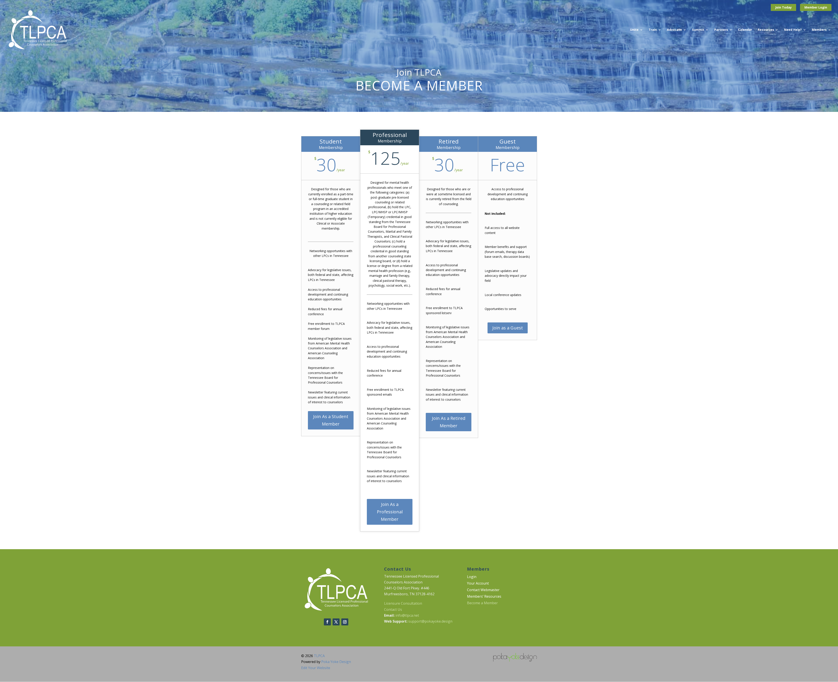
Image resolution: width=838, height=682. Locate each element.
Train (653, 30)
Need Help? (793, 30)
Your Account (478, 584)
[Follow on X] (336, 621)
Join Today (783, 7)
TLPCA (319, 655)
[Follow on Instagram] (344, 621)
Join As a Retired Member (448, 422)
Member (811, 7)
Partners (721, 30)
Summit (698, 30)
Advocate (674, 30)
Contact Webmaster (483, 590)
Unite (634, 30)
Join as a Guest (507, 328)
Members (819, 30)
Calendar (745, 30)
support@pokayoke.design (430, 621)
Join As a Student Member (330, 420)
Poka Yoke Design (336, 661)
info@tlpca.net (407, 615)
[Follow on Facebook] (327, 621)
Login (822, 7)
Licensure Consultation (403, 603)
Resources (766, 30)
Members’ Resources (484, 597)
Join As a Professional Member (390, 511)
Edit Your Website (315, 667)
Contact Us (393, 609)
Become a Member (482, 603)
